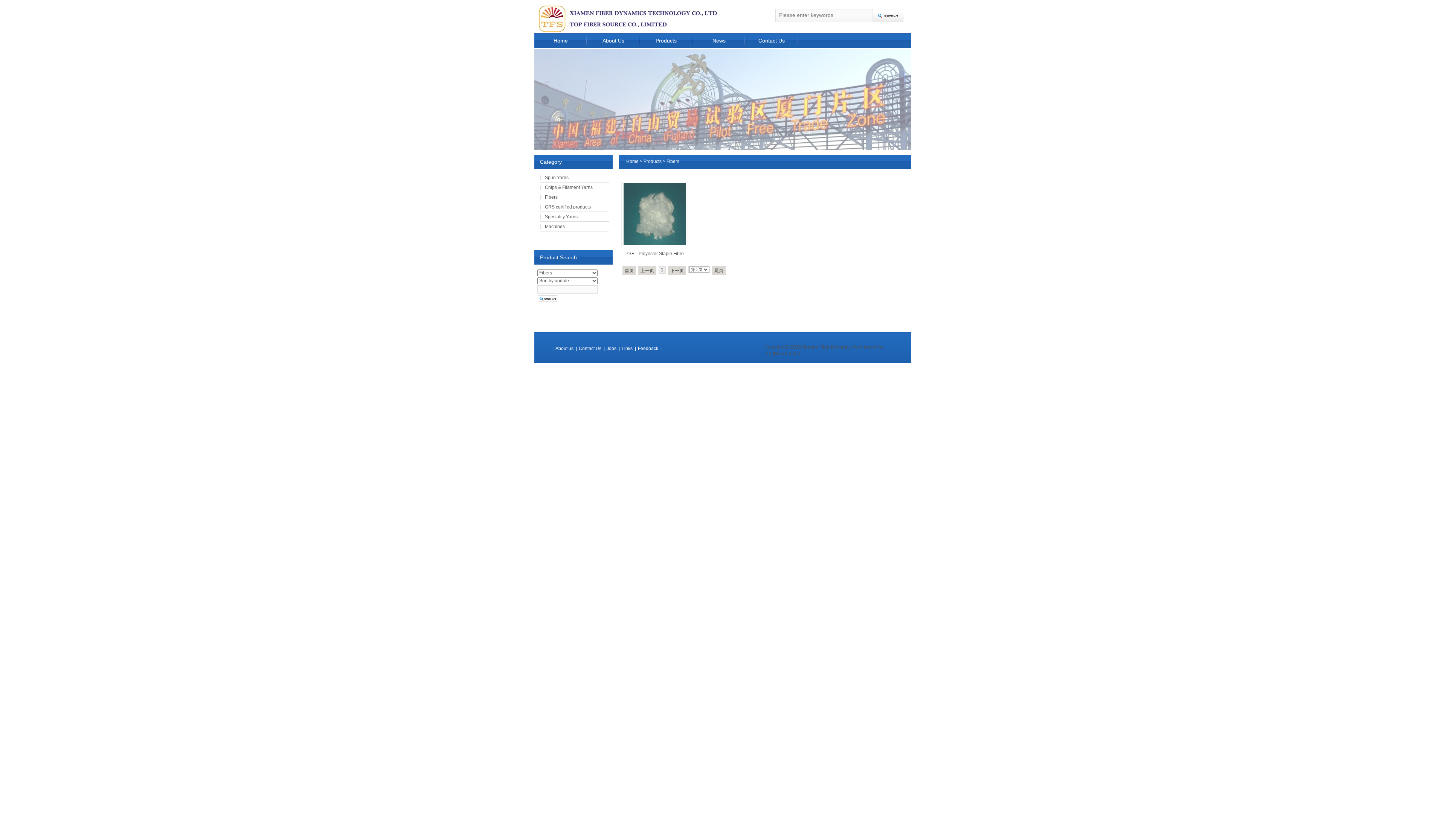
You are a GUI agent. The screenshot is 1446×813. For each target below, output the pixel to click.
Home (561, 41)
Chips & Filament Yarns (569, 187)
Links (627, 348)
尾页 (718, 270)
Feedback (648, 348)
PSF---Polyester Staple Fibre (654, 253)
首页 (629, 270)
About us (564, 348)
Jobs (611, 348)
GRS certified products (568, 207)
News (719, 41)
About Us (613, 41)
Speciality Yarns (561, 216)
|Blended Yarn (787, 353)
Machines (555, 226)
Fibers (673, 161)
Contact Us (771, 41)
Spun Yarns (557, 177)
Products (666, 41)
